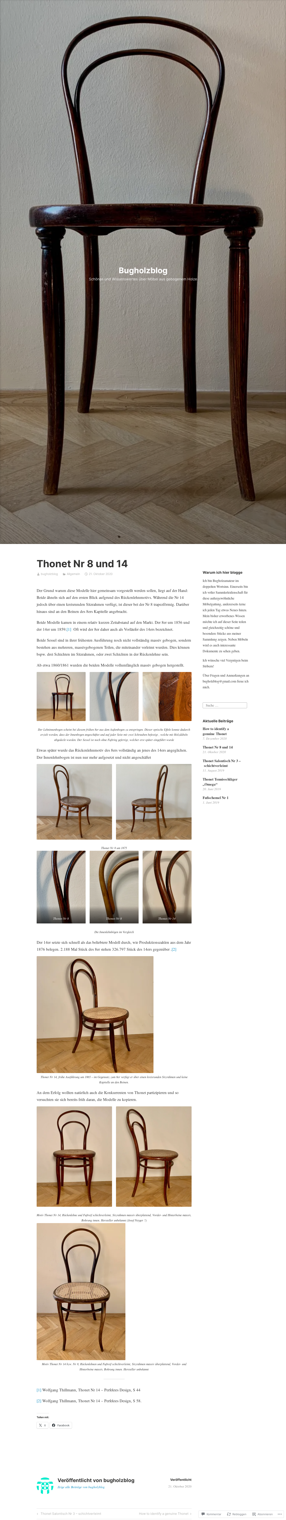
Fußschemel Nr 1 (216, 797)
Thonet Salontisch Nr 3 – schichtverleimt (68, 1514)
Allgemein (73, 574)
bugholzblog (49, 574)
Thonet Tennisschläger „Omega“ (220, 782)
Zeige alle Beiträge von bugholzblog (81, 1487)
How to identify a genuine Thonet (163, 1514)
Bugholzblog (143, 270)
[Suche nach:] (225, 704)
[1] (69, 629)
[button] (61, 696)
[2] (174, 949)
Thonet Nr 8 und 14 (218, 747)
